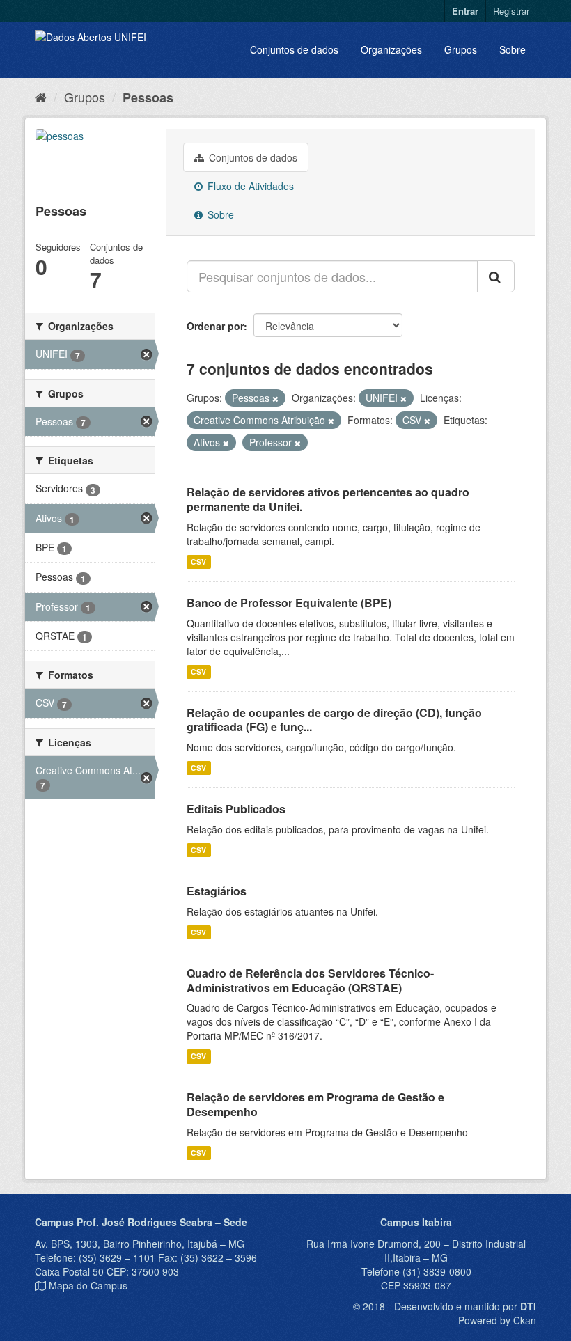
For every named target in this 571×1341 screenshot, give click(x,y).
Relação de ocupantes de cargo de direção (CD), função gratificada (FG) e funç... (334, 720)
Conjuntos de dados (294, 49)
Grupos (460, 49)
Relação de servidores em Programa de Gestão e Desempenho (315, 1104)
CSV (198, 561)
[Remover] (275, 398)
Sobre (512, 49)
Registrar (511, 10)
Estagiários (217, 891)
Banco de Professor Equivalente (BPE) (289, 603)
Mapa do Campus (88, 1285)
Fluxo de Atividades (249, 186)
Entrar (465, 10)
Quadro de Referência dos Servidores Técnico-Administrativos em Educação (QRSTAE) (310, 980)
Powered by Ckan (497, 1320)
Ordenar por (215, 326)
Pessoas (148, 97)
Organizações (391, 49)
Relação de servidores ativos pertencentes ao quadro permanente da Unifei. (328, 499)
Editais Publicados (236, 809)
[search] (496, 276)
